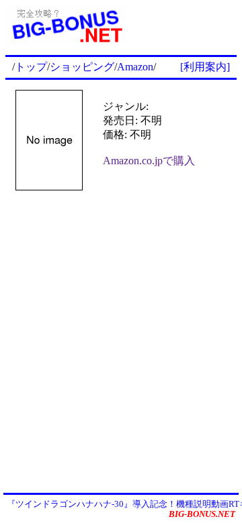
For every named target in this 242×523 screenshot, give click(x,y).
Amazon (135, 66)
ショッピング (82, 66)
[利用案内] (205, 66)
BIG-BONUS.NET (202, 514)
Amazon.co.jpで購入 (149, 160)
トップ (31, 66)
